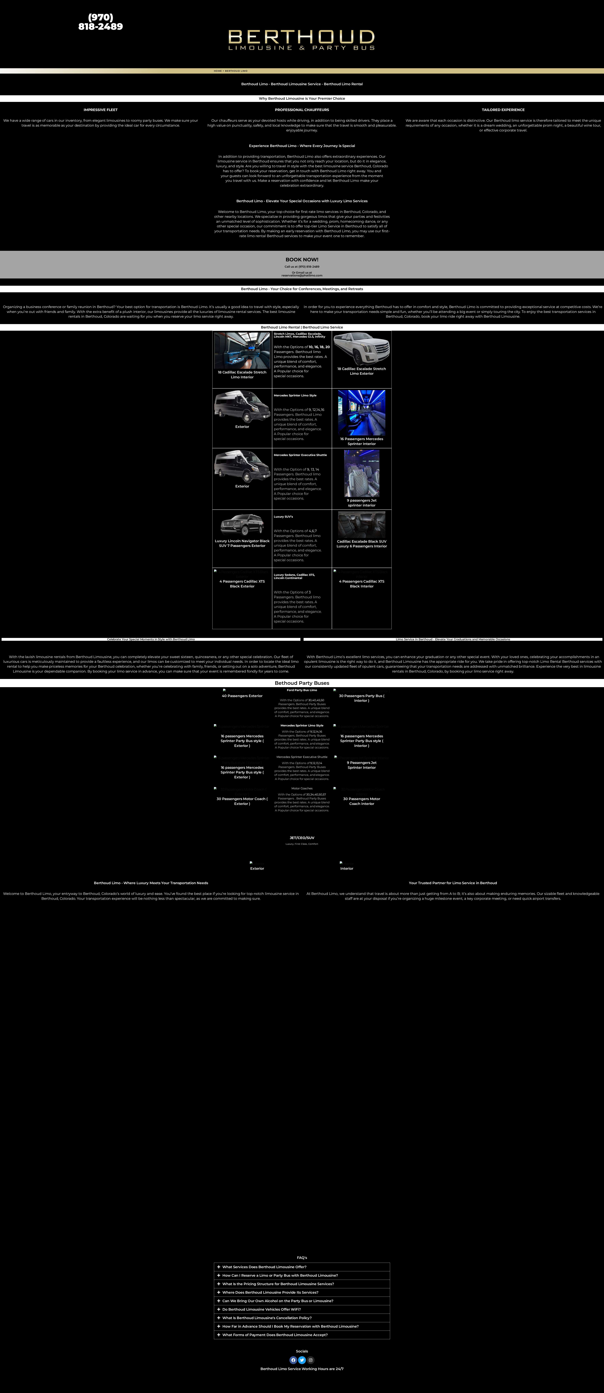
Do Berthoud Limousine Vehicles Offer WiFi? (261, 1309)
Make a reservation (274, 180)
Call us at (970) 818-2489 (302, 266)
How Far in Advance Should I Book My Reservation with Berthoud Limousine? (290, 1326)
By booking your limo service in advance (122, 671)
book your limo (434, 316)
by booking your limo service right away (479, 671)
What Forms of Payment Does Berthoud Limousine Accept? (275, 1335)
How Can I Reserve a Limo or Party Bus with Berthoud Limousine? (280, 1275)
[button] (302, 1267)
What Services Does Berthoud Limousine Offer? (264, 1267)
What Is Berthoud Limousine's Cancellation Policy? (267, 1318)
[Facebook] (293, 1360)
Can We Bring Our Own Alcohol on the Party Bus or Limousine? (277, 1301)
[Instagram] (311, 1360)
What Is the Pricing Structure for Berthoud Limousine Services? (278, 1284)
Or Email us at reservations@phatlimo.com (302, 274)
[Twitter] (302, 1360)
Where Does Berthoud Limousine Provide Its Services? (270, 1292)
